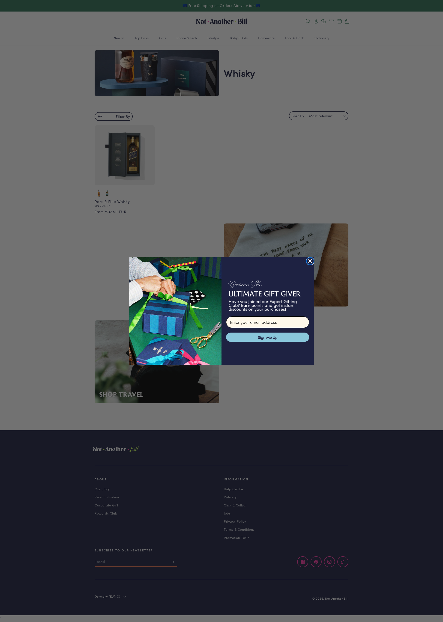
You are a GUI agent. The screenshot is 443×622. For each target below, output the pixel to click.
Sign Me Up (268, 337)
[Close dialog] (310, 261)
